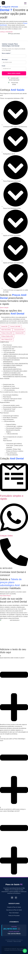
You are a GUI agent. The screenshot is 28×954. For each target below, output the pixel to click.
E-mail (3, 65)
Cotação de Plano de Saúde (14, 907)
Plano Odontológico (14, 912)
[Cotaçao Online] (14, 533)
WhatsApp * (5, 59)
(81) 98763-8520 (10, 929)
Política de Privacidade (14, 915)
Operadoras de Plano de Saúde (14, 910)
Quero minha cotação (14, 73)
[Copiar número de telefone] (19, 929)
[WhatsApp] (15, 897)
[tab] (4, 326)
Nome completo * (6, 53)
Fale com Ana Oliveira (14, 933)
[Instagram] (12, 897)
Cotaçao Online (6, 536)
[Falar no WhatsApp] (25, 951)
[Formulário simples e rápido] (14, 492)
